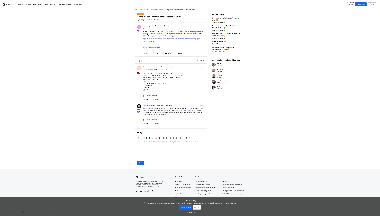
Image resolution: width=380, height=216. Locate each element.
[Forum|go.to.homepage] (7, 4)
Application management (203, 191)
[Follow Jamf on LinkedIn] (141, 191)
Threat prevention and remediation (233, 191)
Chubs (219, 63)
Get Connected (50, 4)
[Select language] (352, 4)
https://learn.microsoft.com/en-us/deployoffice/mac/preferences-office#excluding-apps (171, 38)
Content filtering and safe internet (232, 194)
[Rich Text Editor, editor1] (171, 150)
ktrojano (220, 69)
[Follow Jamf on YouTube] (145, 191)
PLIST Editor (187, 110)
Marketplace (179, 194)
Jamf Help (178, 181)
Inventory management (202, 194)
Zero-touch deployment (202, 184)
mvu (218, 86)
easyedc (145, 105)
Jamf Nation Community (183, 187)
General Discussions (24, 4)
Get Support (37, 4)
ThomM (219, 75)
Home (136, 9)
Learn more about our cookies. (226, 203)
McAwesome (147, 67)
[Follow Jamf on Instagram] (148, 191)
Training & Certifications (182, 184)
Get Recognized (64, 4)
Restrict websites (217, 41)
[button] (361, 4)
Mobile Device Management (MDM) (206, 187)
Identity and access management (232, 184)
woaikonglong (221, 81)
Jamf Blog (178, 191)
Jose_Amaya (147, 26)
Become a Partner (181, 197)
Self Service (225, 181)
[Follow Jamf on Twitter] (137, 191)
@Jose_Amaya (147, 108)
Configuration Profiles (151, 48)
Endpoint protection (228, 187)
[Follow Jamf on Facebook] (152, 191)
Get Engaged (78, 4)
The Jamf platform (201, 181)
